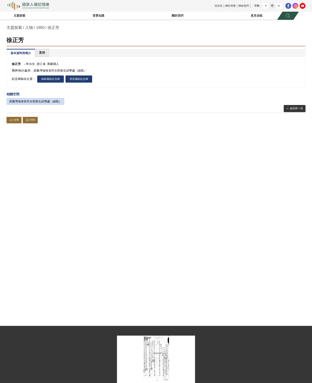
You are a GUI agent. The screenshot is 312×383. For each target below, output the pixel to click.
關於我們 (177, 15)
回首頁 (218, 5)
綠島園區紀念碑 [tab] (50, 79)
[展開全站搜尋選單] (288, 16)
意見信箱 (256, 15)
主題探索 (19, 15)
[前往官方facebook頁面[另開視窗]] (288, 6)
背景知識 (98, 15)
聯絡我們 (243, 5)
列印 (32, 119)
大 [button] (279, 5)
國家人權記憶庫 (30, 6)
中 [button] (272, 5)
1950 (40, 27)
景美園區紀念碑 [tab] (79, 79)
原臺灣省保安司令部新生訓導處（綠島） (35, 101)
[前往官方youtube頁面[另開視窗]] (303, 6)
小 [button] (266, 5)
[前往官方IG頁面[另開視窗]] (295, 6)
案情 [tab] (42, 52)
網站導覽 (230, 5)
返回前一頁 (296, 108)
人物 (29, 27)
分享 (16, 119)
